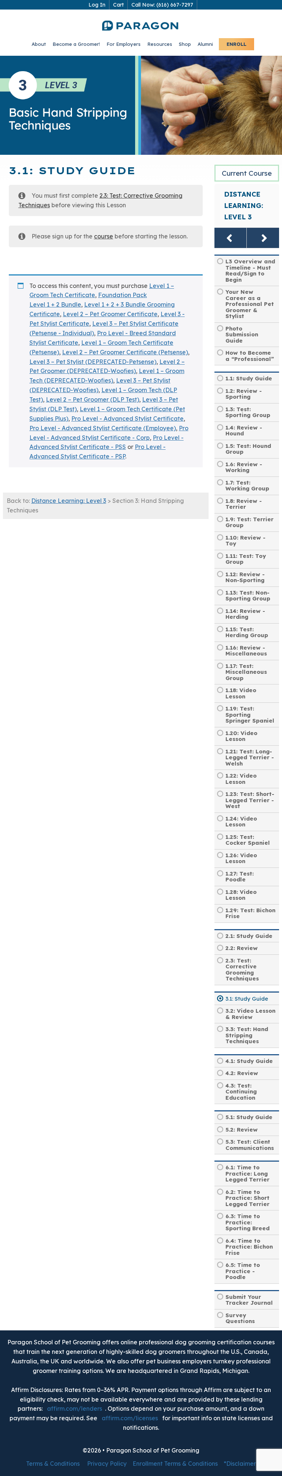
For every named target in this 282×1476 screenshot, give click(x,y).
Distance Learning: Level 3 (68, 500)
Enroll (236, 44)
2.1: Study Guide (248, 935)
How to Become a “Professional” (249, 355)
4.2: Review (241, 1073)
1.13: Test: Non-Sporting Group (247, 595)
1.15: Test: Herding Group (246, 632)
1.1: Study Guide (248, 378)
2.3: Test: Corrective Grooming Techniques (242, 969)
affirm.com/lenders (74, 1408)
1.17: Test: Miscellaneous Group (246, 672)
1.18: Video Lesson (240, 693)
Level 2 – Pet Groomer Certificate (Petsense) (125, 352)
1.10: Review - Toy (245, 540)
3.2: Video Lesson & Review (250, 1013)
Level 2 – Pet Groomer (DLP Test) (92, 399)
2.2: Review (241, 948)
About (39, 44)
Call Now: (162, 4)
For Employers (123, 44)
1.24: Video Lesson (241, 821)
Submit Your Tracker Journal (249, 1300)
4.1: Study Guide (249, 1060)
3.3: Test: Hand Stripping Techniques (246, 1035)
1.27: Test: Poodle (239, 876)
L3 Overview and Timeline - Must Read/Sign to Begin (250, 270)
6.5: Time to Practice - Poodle (242, 1270)
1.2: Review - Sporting (243, 394)
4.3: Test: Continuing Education (241, 1091)
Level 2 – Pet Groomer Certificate (110, 314)
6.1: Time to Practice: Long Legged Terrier (247, 1173)
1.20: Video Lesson (241, 736)
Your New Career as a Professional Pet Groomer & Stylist (249, 303)
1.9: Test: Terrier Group (249, 522)
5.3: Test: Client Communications (249, 1144)
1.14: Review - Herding (245, 614)
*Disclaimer (240, 1463)
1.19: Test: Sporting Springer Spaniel (249, 714)
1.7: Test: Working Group (247, 485)
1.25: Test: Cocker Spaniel (247, 840)
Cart (118, 4)
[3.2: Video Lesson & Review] (263, 238)
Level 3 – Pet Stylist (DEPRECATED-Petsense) (92, 361)
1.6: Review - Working (243, 467)
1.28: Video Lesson (241, 895)
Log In (96, 4)
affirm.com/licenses (130, 1418)
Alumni (205, 44)
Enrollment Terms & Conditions (175, 1463)
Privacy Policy (107, 1463)
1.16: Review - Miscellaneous (246, 650)
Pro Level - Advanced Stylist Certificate (127, 418)
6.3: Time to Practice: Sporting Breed (247, 1222)
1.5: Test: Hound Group (248, 449)
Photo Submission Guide (241, 334)
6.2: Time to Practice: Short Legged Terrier (247, 1198)
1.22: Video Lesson (241, 778)
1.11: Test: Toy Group (245, 559)
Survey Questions (240, 1318)
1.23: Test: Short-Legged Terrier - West (249, 800)
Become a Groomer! (76, 44)
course (103, 236)
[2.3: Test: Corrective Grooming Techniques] (230, 238)
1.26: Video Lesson (241, 858)
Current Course (247, 173)
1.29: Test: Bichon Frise (250, 913)
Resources (159, 44)
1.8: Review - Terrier (243, 504)
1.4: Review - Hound (243, 430)
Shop (185, 44)
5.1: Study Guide (248, 1117)
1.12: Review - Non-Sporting (245, 577)
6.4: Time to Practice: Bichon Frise (249, 1246)
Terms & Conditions (53, 1463)
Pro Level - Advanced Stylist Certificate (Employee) (102, 428)
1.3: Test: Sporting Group (247, 412)
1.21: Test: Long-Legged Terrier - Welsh (249, 757)
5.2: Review (241, 1129)
